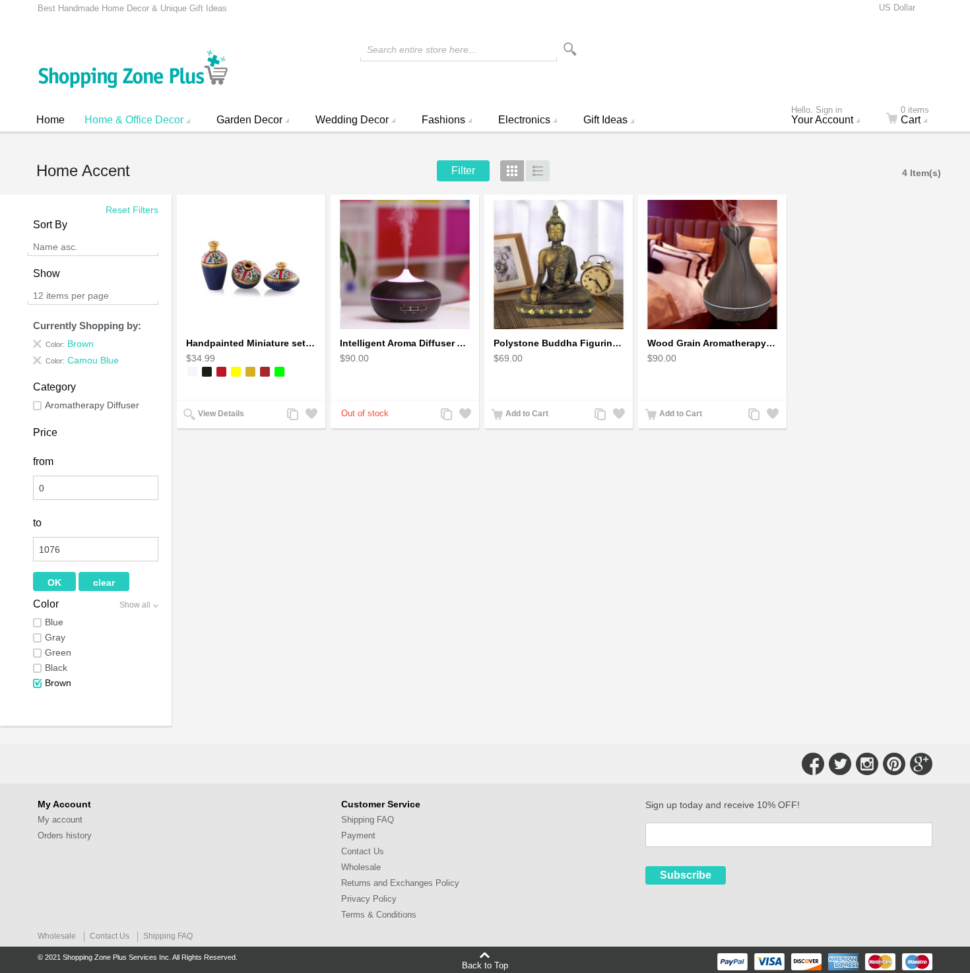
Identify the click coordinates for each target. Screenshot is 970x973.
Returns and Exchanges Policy (400, 883)
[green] (279, 371)
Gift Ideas (605, 119)
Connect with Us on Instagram (867, 764)
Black (56, 667)
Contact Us (362, 851)
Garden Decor (249, 119)
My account (60, 820)
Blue (54, 622)
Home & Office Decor (133, 119)
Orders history (65, 835)
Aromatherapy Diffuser (92, 405)
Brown (58, 682)
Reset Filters (132, 209)
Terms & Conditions (378, 915)
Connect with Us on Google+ (921, 764)
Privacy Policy (369, 899)
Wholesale (361, 867)
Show (46, 273)
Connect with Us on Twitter (840, 764)
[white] (192, 371)
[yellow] (236, 371)
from (43, 461)
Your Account (822, 116)
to (37, 522)
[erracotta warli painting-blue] (251, 264)
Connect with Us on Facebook (813, 764)
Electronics (524, 119)
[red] (221, 371)
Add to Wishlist (310, 415)
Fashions (443, 119)
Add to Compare (291, 415)
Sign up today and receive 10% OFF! (722, 805)
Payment (358, 835)
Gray (55, 637)
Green (58, 652)
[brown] (265, 371)
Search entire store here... (421, 49)
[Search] (570, 49)
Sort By (50, 224)
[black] (207, 371)
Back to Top (485, 965)
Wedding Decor (352, 119)
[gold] (250, 371)
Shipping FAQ (367, 820)
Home (50, 119)
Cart (915, 116)
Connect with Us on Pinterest (894, 764)
